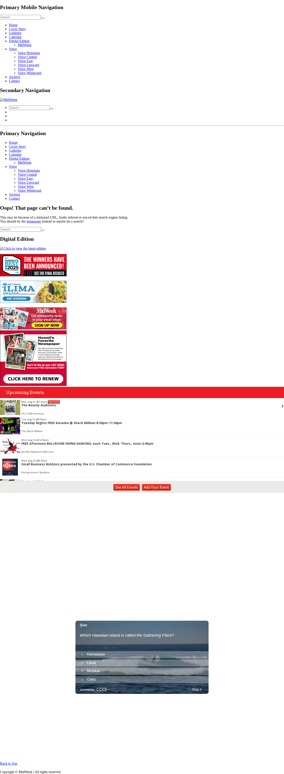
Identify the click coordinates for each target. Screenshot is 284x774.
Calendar (15, 37)
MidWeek (25, 45)
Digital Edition (19, 41)
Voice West (26, 69)
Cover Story (17, 29)
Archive (14, 77)
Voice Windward (29, 73)
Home (13, 25)
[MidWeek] (8, 100)
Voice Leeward (28, 65)
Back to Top (8, 763)
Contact (14, 81)
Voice (13, 49)
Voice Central (27, 57)
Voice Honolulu (29, 53)
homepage (34, 221)
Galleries (15, 33)
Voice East (25, 61)
